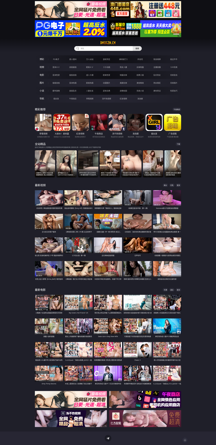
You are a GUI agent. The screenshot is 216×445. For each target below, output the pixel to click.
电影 (42, 74)
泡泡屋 (140, 98)
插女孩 (56, 98)
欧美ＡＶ (89, 67)
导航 (42, 98)
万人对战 (89, 59)
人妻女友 (89, 91)
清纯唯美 (140, 83)
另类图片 (173, 83)
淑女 (171, 290)
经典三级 (140, 75)
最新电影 (40, 290)
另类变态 (173, 75)
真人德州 (72, 59)
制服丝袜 (123, 75)
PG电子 (56, 59)
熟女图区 (157, 83)
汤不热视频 (106, 98)
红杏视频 (123, 98)
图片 (42, 82)
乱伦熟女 (157, 75)
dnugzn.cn (108, 42)
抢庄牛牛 (173, 59)
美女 (165, 185)
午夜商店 (72, 98)
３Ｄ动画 (106, 67)
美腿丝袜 (123, 83)
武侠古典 (106, 91)
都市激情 (56, 91)
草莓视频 (89, 98)
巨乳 (171, 185)
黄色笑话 (157, 91)
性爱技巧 (173, 91)
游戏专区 (106, 59)
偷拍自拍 (72, 75)
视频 (42, 67)
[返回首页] (185, 440)
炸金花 (140, 59)
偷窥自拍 (56, 83)
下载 (178, 144)
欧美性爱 (106, 75)
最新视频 (40, 185)
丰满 (165, 290)
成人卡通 (89, 75)
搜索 (137, 48)
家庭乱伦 (72, 91)
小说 (42, 90)
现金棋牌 (157, 59)
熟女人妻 (123, 67)
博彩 (42, 59)
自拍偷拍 (72, 67)
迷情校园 (123, 91)
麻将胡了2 (123, 59)
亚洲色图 (72, 83)
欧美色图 (89, 83)
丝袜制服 (140, 67)
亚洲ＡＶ (56, 67)
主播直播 (157, 67)
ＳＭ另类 (173, 67)
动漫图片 (106, 83)
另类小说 (140, 91)
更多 (178, 185)
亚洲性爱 (56, 75)
